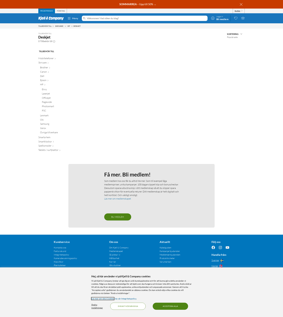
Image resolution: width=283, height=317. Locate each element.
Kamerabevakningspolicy (65, 258)
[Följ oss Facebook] (213, 247)
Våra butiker (115, 265)
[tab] (46, 11)
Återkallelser (60, 265)
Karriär (112, 261)
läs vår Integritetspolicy (125, 298)
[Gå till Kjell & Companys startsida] (52, 18)
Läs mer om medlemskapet (117, 198)
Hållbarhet (114, 258)
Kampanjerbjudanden (170, 251)
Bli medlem (117, 217)
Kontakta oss (60, 247)
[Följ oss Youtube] (227, 247)
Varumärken (165, 261)
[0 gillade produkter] (235, 18)
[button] (54, 41)
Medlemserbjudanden (170, 254)
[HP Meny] (71, 26)
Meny (75, 18)
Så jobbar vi (114, 254)
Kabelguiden (165, 247)
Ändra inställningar (97, 306)
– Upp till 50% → (138, 4)
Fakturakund (60, 251)
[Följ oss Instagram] (220, 247)
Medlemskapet (116, 251)
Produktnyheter (167, 258)
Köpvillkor (58, 261)
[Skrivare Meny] (65, 26)
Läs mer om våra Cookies (102, 298)
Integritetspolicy (61, 254)
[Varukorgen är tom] (242, 18)
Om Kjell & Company (119, 247)
